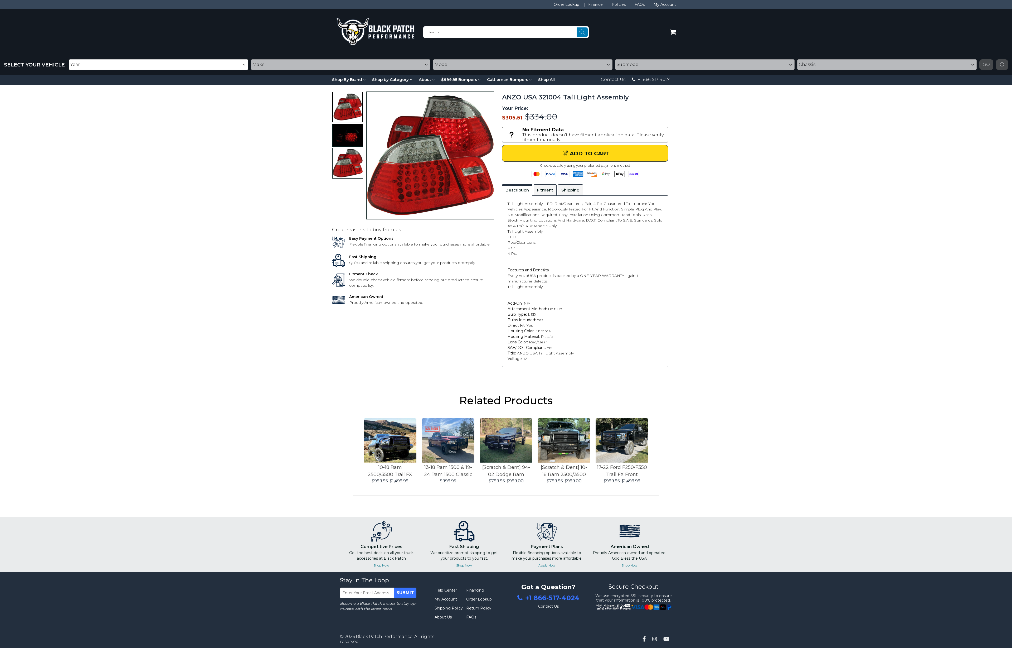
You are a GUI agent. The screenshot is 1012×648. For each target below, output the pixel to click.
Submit (405, 592)
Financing (475, 590)
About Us (443, 617)
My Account (665, 4)
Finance (595, 4)
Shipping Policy (449, 608)
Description (517, 190)
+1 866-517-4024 (654, 79)
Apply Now (547, 565)
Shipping (570, 190)
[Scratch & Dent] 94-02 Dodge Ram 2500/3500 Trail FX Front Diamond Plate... (506, 471)
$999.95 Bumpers (459, 79)
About (425, 79)
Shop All (546, 79)
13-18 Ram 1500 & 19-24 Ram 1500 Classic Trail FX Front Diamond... (448, 471)
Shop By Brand (347, 79)
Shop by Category (391, 79)
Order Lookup (566, 4)
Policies (619, 4)
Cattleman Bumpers (508, 79)
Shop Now (381, 565)
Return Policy (478, 608)
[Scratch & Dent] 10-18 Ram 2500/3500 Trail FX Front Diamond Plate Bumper (564, 471)
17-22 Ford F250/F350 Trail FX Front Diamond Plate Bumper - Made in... (622, 471)
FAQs (640, 4)
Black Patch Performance (384, 636)
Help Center (446, 590)
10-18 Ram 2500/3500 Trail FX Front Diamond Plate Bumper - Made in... (390, 471)
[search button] (582, 32)
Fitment (545, 190)
